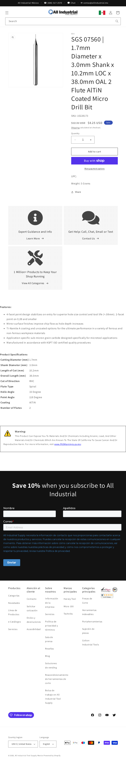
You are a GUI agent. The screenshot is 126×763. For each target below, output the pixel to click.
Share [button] (78, 191)
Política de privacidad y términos (51, 625)
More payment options (94, 168)
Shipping (75, 127)
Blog (47, 655)
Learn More (33, 238)
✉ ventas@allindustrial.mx (94, 3)
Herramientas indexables (89, 612)
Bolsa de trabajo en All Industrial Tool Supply (53, 696)
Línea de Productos (13, 612)
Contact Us (88, 238)
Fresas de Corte (87, 600)
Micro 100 (69, 606)
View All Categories (33, 283)
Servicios (12, 629)
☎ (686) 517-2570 (53, 3)
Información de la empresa (51, 602)
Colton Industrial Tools (90, 642)
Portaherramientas (92, 621)
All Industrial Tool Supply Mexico (29, 755)
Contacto (32, 598)
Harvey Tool (70, 598)
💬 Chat (71, 3)
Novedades (14, 602)
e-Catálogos (14, 621)
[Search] (117, 21)
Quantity (75, 133)
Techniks (68, 613)
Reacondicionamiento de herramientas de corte (56, 679)
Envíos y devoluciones (34, 619)
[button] (6, 12)
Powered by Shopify (52, 755)
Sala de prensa (49, 639)
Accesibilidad (34, 629)
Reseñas (49, 648)
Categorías (14, 595)
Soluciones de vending (51, 665)
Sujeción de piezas (88, 630)
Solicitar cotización (32, 608)
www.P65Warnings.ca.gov (67, 444)
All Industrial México (28, 3)
